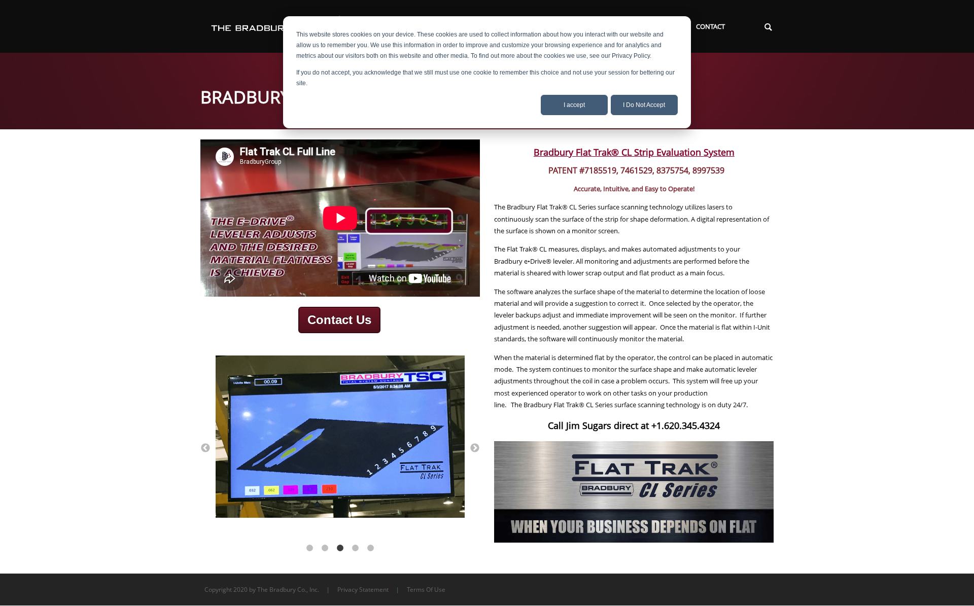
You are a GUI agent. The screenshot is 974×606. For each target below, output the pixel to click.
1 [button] (309, 548)
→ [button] (475, 448)
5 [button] (370, 548)
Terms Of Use (426, 589)
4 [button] (355, 548)
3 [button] (340, 548)
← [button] (205, 448)
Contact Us (339, 320)
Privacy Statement (363, 589)
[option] (340, 438)
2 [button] (325, 548)
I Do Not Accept (644, 105)
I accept (574, 105)
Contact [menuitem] (710, 26)
